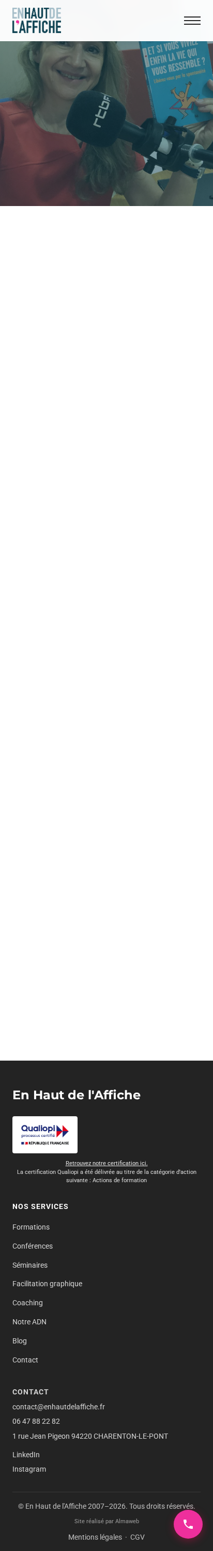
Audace (76, 388)
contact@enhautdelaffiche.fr (58, 1407)
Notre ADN (29, 1322)
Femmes (89, 422)
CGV (137, 1537)
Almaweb (127, 1521)
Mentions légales (95, 1537)
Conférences (32, 1246)
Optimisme (130, 445)
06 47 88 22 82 (36, 1421)
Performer (41, 457)
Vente (78, 480)
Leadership (43, 445)
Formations (31, 1227)
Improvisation (47, 434)
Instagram (29, 1469)
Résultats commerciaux (63, 468)
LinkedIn (26, 1455)
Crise (118, 399)
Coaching (27, 1303)
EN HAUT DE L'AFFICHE (62, 775)
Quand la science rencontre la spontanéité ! (103, 852)
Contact (25, 1360)
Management (87, 445)
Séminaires (30, 1265)
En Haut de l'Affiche (76, 1094)
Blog (19, 1341)
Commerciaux (114, 388)
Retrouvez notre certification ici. (107, 1163)
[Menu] (192, 20)
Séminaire (122, 468)
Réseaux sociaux (89, 457)
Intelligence (93, 434)
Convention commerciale (66, 399)
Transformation (94, 798)
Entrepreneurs (48, 422)
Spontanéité (45, 480)
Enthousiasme (116, 410)
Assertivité (42, 388)
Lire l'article (53, 600)
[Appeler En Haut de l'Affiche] (188, 1524)
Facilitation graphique (47, 1284)
